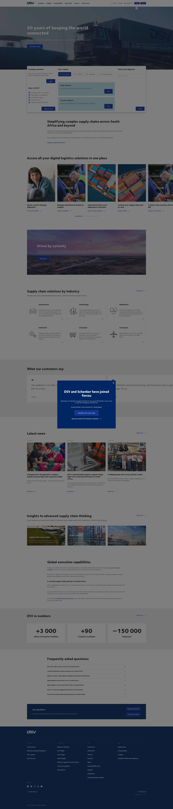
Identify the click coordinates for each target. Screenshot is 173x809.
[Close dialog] (113, 383)
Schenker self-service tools (86, 413)
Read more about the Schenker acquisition (85, 418)
